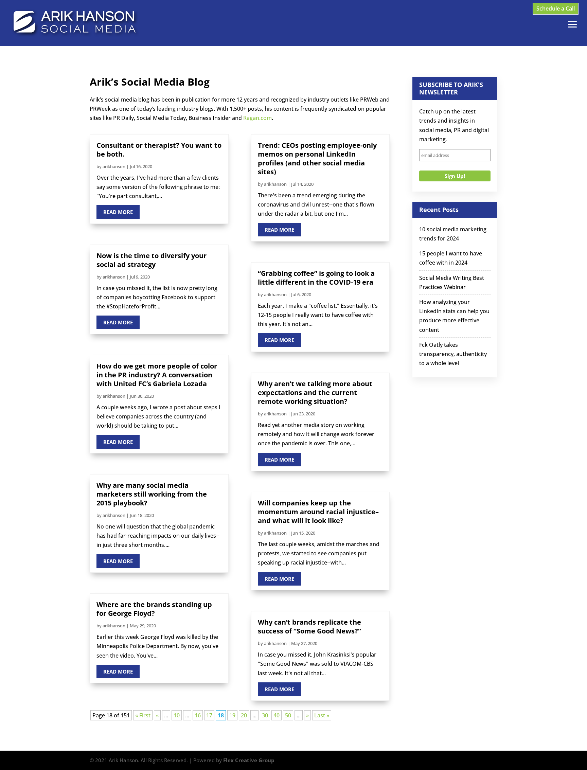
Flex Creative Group (248, 760)
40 (276, 715)
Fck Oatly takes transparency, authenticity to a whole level (453, 354)
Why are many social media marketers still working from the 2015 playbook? (151, 494)
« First (142, 715)
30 (265, 715)
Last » (321, 715)
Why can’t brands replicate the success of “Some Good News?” (309, 626)
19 (232, 715)
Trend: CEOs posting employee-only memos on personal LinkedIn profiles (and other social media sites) (317, 158)
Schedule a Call (555, 8)
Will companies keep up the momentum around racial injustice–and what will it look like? (318, 511)
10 (177, 715)
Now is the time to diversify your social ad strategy (151, 260)
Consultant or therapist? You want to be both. (158, 150)
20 (244, 715)
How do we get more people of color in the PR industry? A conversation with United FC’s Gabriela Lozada (156, 374)
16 (198, 715)
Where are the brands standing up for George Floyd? (154, 609)
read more (118, 212)
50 (288, 715)
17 (209, 715)
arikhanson (114, 166)
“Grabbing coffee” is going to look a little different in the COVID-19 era (316, 278)
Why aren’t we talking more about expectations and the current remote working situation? (315, 392)
